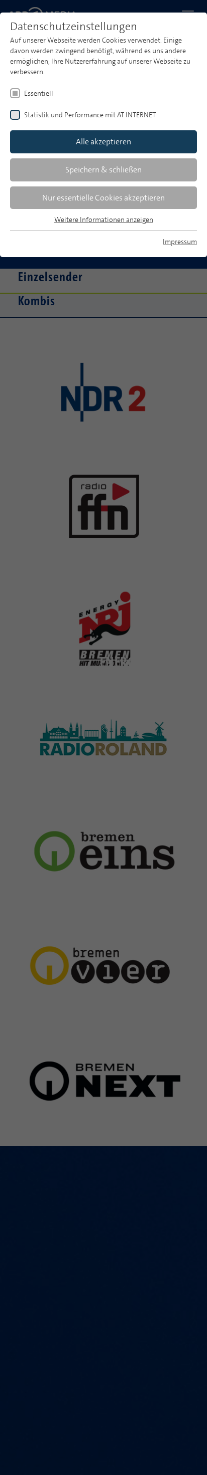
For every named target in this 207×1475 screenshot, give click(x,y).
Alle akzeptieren (103, 141)
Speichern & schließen (103, 169)
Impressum (180, 241)
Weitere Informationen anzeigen (103, 219)
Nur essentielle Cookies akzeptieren (103, 197)
